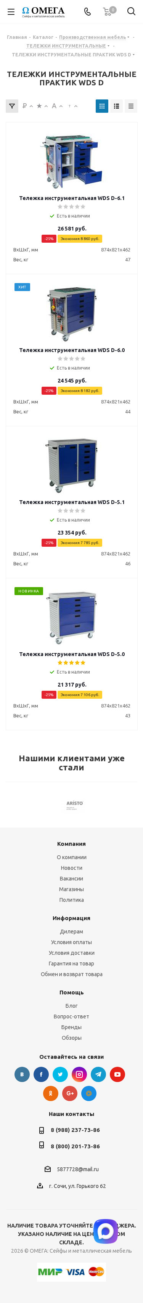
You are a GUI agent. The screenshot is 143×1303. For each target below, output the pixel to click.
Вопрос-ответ (71, 1016)
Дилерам (71, 931)
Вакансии (71, 879)
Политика (71, 900)
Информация (71, 918)
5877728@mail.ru (78, 1169)
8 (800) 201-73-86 (75, 1146)
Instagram (79, 1074)
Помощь (71, 992)
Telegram (98, 1074)
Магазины (71, 889)
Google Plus (69, 1093)
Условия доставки (72, 953)
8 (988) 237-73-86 (75, 1130)
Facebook (41, 1074)
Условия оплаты (71, 942)
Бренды (71, 1027)
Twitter (60, 1074)
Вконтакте (22, 1074)
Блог (72, 1006)
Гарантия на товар (71, 963)
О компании (72, 857)
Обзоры (72, 1038)
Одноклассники (50, 1093)
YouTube (117, 1074)
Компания (71, 843)
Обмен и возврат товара (72, 974)
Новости (71, 868)
